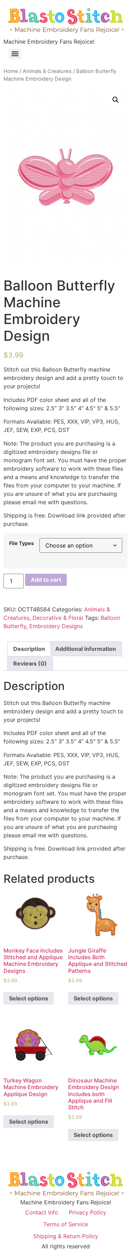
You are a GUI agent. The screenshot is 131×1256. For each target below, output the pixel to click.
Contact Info (41, 1212)
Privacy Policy (87, 1212)
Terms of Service (65, 1224)
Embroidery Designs (56, 626)
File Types (21, 543)
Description (29, 648)
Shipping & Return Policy (65, 1236)
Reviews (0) (30, 663)
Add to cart (46, 579)
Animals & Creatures (47, 71)
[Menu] (15, 54)
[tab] (29, 648)
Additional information (85, 648)
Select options (28, 998)
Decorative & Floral (57, 617)
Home (10, 71)
